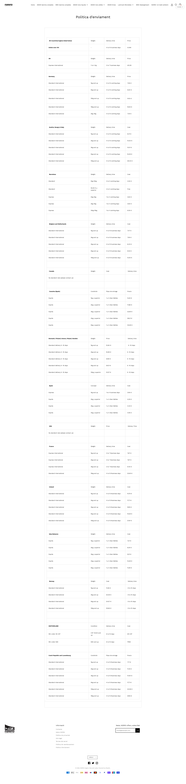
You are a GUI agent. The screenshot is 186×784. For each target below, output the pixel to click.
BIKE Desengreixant (142, 5)
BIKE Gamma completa (63, 5)
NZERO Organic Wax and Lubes (89, 768)
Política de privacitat (63, 735)
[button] (180, 6)
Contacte (59, 729)
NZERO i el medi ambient (159, 5)
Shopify (108, 768)
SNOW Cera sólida (97, 5)
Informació (60, 725)
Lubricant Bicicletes (124, 5)
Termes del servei (61, 741)
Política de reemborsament (65, 744)
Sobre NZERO (60, 732)
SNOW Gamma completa (45, 5)
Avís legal (59, 738)
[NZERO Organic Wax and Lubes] (9, 4)
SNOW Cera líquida (79, 5)
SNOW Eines (112, 5)
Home (33, 5)
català (91, 757)
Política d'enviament (62, 747)
